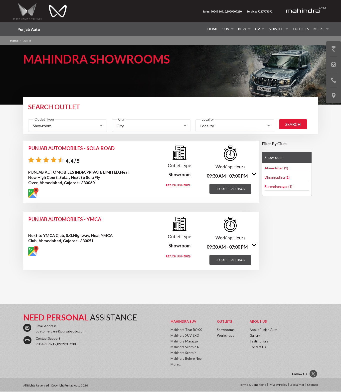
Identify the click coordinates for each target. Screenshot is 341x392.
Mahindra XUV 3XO (184, 335)
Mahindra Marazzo (184, 341)
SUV (225, 29)
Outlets (301, 29)
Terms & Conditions (252, 384)
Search (293, 124)
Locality (208, 119)
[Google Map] (33, 193)
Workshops (225, 335)
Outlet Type (44, 119)
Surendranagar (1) (278, 186)
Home (212, 29)
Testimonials (259, 341)
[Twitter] (313, 374)
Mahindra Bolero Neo (186, 358)
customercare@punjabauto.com (60, 331)
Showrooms (225, 330)
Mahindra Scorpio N (184, 347)
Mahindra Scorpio (183, 353)
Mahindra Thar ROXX (186, 330)
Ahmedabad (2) (276, 168)
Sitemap (312, 384)
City (121, 119)
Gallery (255, 335)
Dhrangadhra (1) (277, 177)
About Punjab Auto (264, 330)
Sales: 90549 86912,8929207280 (222, 11)
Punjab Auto (28, 29)
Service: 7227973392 (259, 11)
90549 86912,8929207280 (56, 344)
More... (175, 364)
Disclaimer (297, 384)
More (319, 29)
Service (276, 29)
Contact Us (258, 347)
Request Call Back (230, 189)
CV (257, 29)
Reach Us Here (177, 185)
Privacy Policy (278, 384)
